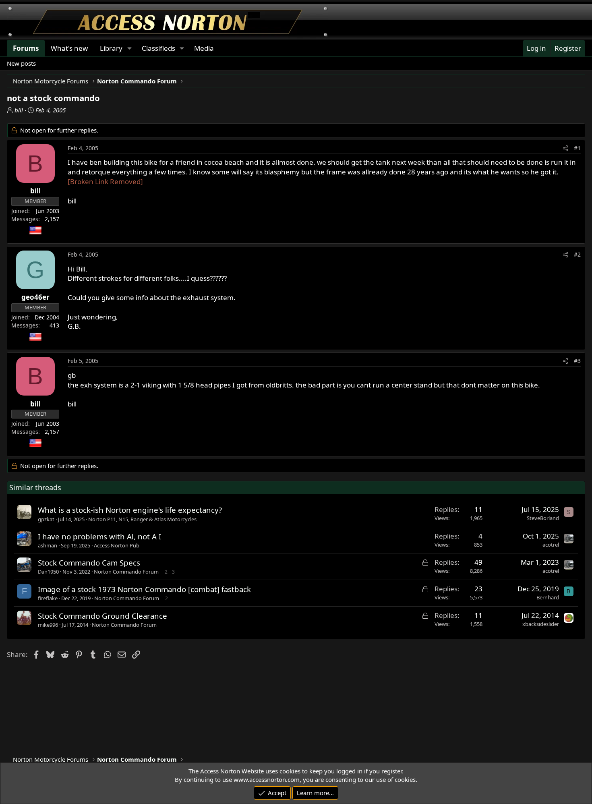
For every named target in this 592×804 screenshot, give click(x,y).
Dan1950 (48, 571)
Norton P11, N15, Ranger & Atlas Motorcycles (142, 519)
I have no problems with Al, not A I (99, 536)
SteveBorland (543, 518)
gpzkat (46, 519)
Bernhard (547, 597)
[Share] (565, 148)
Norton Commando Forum (126, 571)
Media (204, 48)
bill (18, 110)
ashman (47, 545)
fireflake (48, 598)
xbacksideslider (540, 624)
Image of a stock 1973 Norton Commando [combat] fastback (144, 589)
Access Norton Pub (116, 545)
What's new (69, 48)
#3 (577, 361)
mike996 (48, 624)
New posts (21, 63)
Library (111, 48)
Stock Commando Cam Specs (89, 562)
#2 (577, 254)
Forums (26, 48)
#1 (577, 148)
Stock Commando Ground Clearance (102, 616)
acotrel (550, 544)
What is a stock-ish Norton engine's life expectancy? (130, 510)
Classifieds (158, 48)
